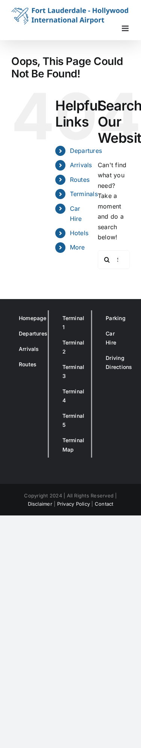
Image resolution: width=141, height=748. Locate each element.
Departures (86, 150)
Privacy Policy (73, 504)
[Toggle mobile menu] (126, 28)
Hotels (79, 233)
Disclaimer (40, 504)
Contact (104, 504)
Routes (79, 179)
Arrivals (81, 165)
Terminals (84, 194)
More (77, 247)
